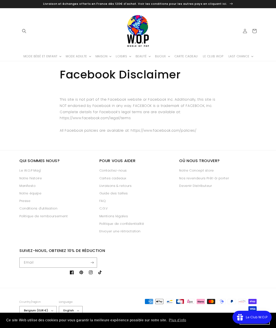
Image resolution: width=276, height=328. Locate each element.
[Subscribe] (92, 263)
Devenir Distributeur (195, 186)
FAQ (102, 201)
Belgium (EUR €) (36, 310)
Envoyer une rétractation (120, 231)
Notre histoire (30, 178)
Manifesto (27, 186)
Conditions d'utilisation (38, 208)
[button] (24, 31)
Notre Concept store (196, 170)
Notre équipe (30, 193)
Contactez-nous (113, 170)
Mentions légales (113, 216)
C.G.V (103, 208)
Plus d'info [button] (177, 320)
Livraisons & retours (115, 186)
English (68, 310)
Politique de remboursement (43, 216)
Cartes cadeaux (112, 178)
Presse (25, 201)
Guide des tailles (113, 193)
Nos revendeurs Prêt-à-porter (204, 178)
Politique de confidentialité (121, 224)
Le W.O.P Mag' (30, 170)
